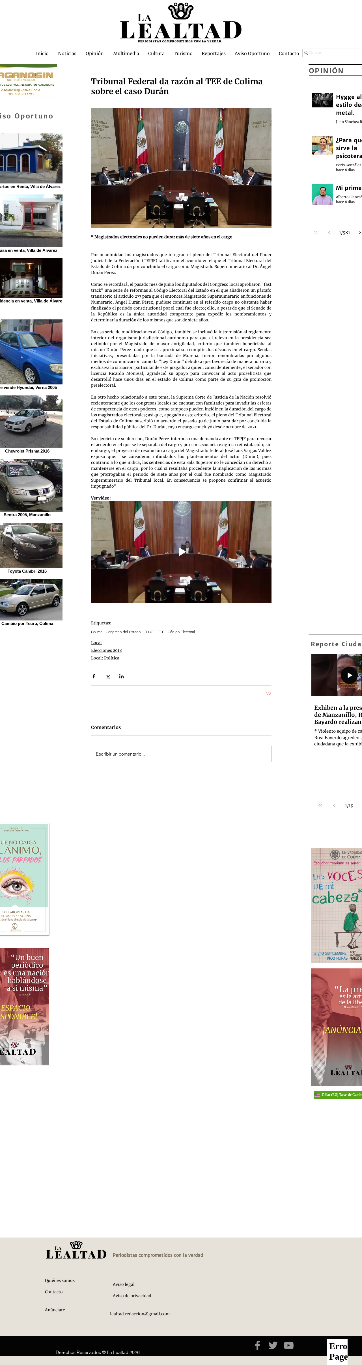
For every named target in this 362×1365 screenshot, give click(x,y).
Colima (96, 631)
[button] (67, 53)
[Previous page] (334, 805)
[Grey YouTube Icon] (289, 1345)
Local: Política (105, 658)
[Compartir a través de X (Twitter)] (107, 676)
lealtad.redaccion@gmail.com (140, 1313)
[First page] (320, 805)
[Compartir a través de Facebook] (93, 676)
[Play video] (181, 552)
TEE (161, 631)
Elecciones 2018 (106, 650)
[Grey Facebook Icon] (257, 1345)
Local (96, 642)
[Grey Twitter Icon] (273, 1345)
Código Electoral (181, 631)
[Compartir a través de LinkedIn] (121, 676)
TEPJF (149, 631)
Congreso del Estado (123, 631)
